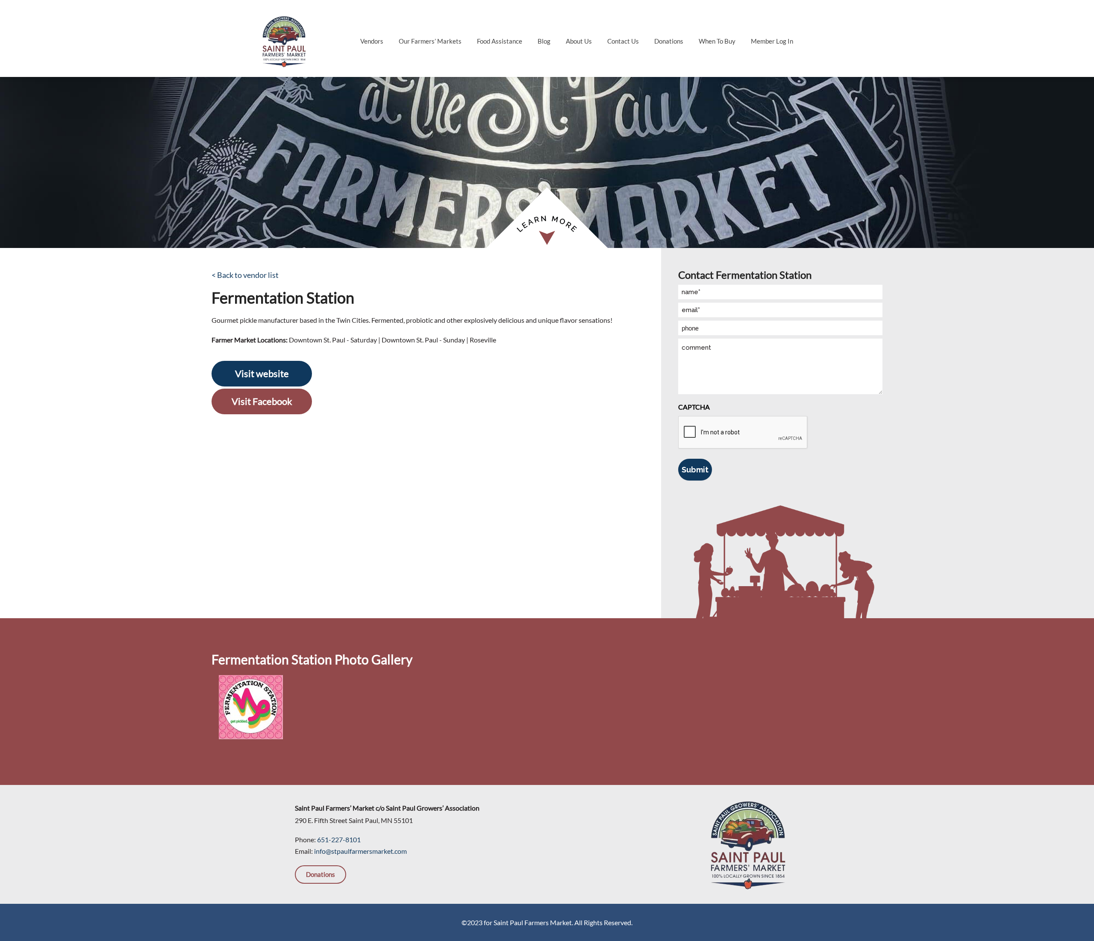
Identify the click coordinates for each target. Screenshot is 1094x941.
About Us (579, 41)
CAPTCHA (694, 407)
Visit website (262, 373)
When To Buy (717, 41)
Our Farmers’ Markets (430, 41)
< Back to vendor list (245, 275)
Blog (544, 41)
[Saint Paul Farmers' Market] (284, 40)
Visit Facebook (262, 401)
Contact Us (623, 41)
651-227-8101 (339, 839)
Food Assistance (499, 41)
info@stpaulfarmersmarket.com (360, 851)
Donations (668, 41)
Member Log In (772, 41)
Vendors (371, 41)
